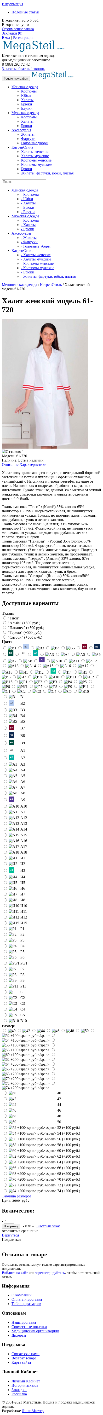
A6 (22, 782)
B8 (22, 735)
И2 (22, 864)
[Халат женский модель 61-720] (45, 447)
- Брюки (27, 207)
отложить (9, 1231)
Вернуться (10, 1235)
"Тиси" (14, 618)
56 (68, 1139)
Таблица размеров (17, 1196)
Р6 (22, 957)
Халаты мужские (35, 156)
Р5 (22, 952)
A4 (22, 770)
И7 (22, 894)
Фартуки (28, 139)
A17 (23, 846)
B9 (22, 743)
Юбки (26, 95)
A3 (22, 764)
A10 (23, 806)
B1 (22, 697)
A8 (22, 793)
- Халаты (28, 203)
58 (68, 1145)
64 (68, 1162)
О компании (21, 1295)
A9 (22, 800)
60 (68, 1151)
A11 (23, 812)
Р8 (22, 975)
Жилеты (27, 134)
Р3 (22, 940)
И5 (22, 883)
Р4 (22, 946)
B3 (22, 710)
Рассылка (19, 1394)
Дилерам (18, 1335)
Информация (12, 4)
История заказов (24, 1385)
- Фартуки (29, 242)
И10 (23, 906)
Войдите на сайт (15, 1273)
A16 (23, 841)
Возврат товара (23, 1358)
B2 (22, 703)
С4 (22, 1009)
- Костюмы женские (37, 263)
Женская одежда (24, 87)
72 (68, 1185)
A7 (22, 787)
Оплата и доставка (26, 1299)
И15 (23, 923)
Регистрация (23, 37)
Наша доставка (23, 1322)
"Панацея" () (26, 628)
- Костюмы (30, 194)
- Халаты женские (36, 255)
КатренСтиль (22, 147)
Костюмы (29, 91)
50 (59, 1122)
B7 (22, 728)
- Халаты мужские (36, 259)
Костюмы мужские (36, 164)
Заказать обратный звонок (23, 69)
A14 (23, 829)
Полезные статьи (25, 12)
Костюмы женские (36, 160)
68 (68, 1174)
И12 (23, 917)
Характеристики (32, 464)
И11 (23, 911)
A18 (23, 852)
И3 (22, 870)
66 (68, 1168)
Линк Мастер (33, 1411)
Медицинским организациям (35, 1331)
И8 (22, 900)
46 (59, 1110)
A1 (22, 750)
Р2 (22, 934)
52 (68, 1128)
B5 (22, 721)
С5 (22, 1015)
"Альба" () (24, 623)
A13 (23, 823)
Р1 (22, 929)
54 (68, 1133)
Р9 (22, 980)
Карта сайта (21, 1362)
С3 (22, 1003)
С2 (22, 998)
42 (59, 1099)
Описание (10, 464)
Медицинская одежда (19, 285)
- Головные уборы (36, 246)
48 (59, 1116)
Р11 (23, 986)
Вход (6, 37)
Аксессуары (21, 130)
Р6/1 (23, 963)
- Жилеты (29, 238)
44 (59, 1105)
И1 (22, 858)
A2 (22, 758)
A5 (22, 776)
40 (59, 1093)
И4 (22, 877)
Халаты (27, 100)
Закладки (19, 1390)
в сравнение (28, 1231)
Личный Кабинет (25, 1381)
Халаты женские (34, 152)
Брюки (26, 104)
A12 (23, 818)
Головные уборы (34, 143)
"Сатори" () (25, 637)
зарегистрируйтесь (50, 1273)
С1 (22, 992)
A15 (23, 835)
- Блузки (28, 212)
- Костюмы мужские (37, 268)
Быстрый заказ (48, 1226)
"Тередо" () (24, 632)
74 (68, 1191)
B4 (22, 716)
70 (68, 1179)
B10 (23, 1021)
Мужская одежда (25, 113)
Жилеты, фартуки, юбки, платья (47, 173)
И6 (22, 888)
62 (68, 1156)
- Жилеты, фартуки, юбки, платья (48, 276)
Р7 (22, 969)
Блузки (27, 108)
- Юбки (27, 199)
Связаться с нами (25, 1354)
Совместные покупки (29, 1327)
